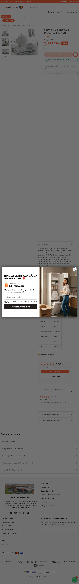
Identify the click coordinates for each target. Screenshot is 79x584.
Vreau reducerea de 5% (21, 307)
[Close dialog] (74, 269)
